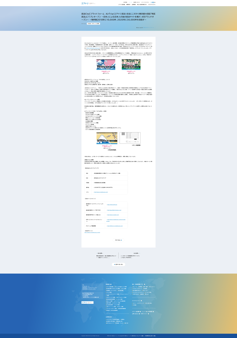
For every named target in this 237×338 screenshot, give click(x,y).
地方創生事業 (120, 290)
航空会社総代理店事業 (110, 299)
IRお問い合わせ (136, 294)
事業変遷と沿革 (119, 321)
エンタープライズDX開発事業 (119, 301)
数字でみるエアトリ (110, 323)
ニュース (141, 27)
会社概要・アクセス (119, 323)
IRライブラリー (152, 286)
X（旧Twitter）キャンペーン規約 (137, 335)
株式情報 (145, 288)
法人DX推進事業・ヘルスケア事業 (113, 304)
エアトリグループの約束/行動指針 (112, 319)
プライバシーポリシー (111, 335)
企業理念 (122, 319)
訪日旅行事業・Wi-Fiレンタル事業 (113, 288)
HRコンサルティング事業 (121, 297)
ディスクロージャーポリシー (138, 292)
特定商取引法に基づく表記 (150, 335)
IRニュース (135, 286)
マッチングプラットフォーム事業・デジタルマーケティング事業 (117, 295)
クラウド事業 (109, 292)
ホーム (137, 27)
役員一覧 (126, 323)
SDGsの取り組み (148, 303)
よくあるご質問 (148, 292)
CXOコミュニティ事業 (110, 297)
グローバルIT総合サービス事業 (121, 286)
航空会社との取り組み (110, 321)
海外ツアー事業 (109, 301)
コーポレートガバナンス (137, 288)
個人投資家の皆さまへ (137, 290)
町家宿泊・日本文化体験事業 (111, 310)
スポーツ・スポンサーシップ (138, 303)
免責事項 (142, 294)
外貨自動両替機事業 (122, 308)
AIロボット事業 (120, 306)
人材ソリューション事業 (111, 306)
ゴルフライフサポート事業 (111, 308)
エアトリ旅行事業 (109, 286)
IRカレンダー (145, 290)
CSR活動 (134, 305)
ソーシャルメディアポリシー (123, 335)
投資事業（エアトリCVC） (111, 290)
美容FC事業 (108, 302)
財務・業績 (145, 286)
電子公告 (147, 294)
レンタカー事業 (119, 299)
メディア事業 (123, 288)
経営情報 (140, 286)
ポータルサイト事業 (116, 302)
